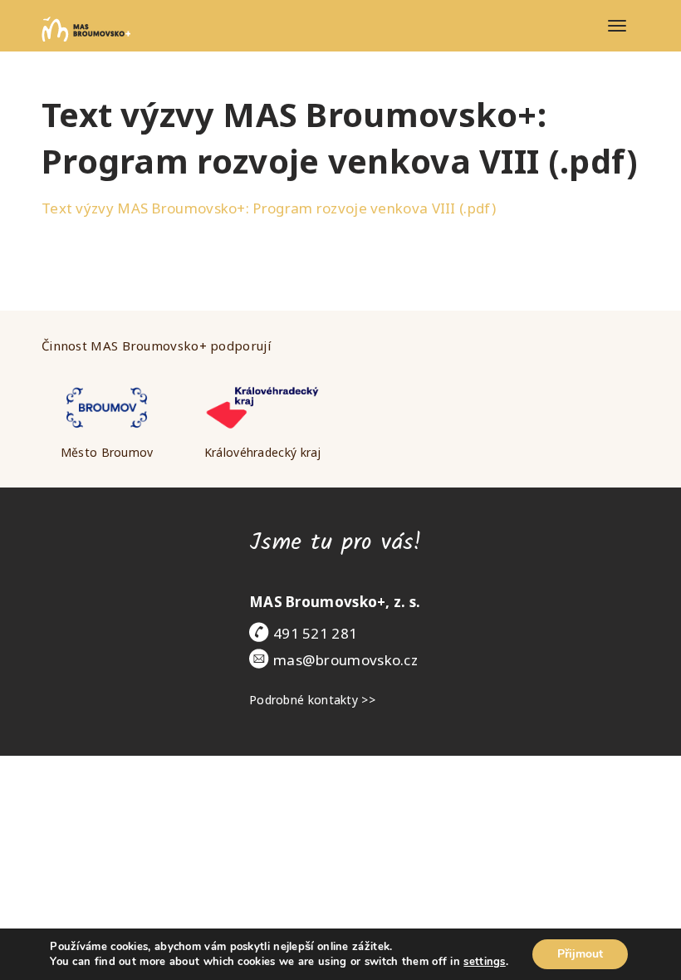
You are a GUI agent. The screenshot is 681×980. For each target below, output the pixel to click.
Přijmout (580, 954)
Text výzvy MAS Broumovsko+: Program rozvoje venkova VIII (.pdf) (269, 208)
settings (484, 961)
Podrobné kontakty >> (312, 700)
